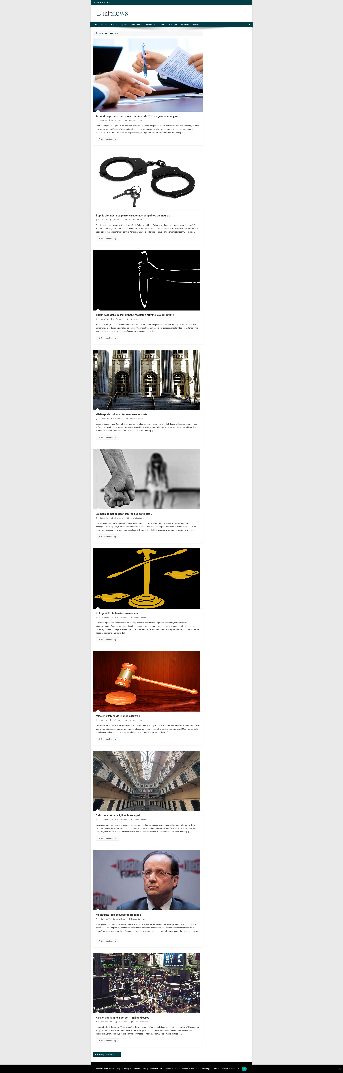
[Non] (339, 1069)
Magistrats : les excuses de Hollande (118, 914)
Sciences (185, 24)
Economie (150, 24)
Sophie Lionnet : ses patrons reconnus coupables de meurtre (133, 215)
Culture (162, 24)
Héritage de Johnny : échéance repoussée (121, 414)
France (114, 24)
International (136, 24)
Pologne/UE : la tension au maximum (118, 613)
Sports (124, 24)
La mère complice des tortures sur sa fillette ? (124, 513)
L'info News (116, 220)
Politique (173, 24)
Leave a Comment (135, 120)
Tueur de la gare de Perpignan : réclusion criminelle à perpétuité (135, 315)
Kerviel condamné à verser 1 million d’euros (122, 1017)
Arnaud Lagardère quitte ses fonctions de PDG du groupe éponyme (137, 116)
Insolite (196, 24)
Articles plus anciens (105, 1054)
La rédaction (116, 120)
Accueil (104, 24)
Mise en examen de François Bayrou (118, 716)
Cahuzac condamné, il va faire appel (118, 815)
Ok (244, 1069)
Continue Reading (108, 139)
